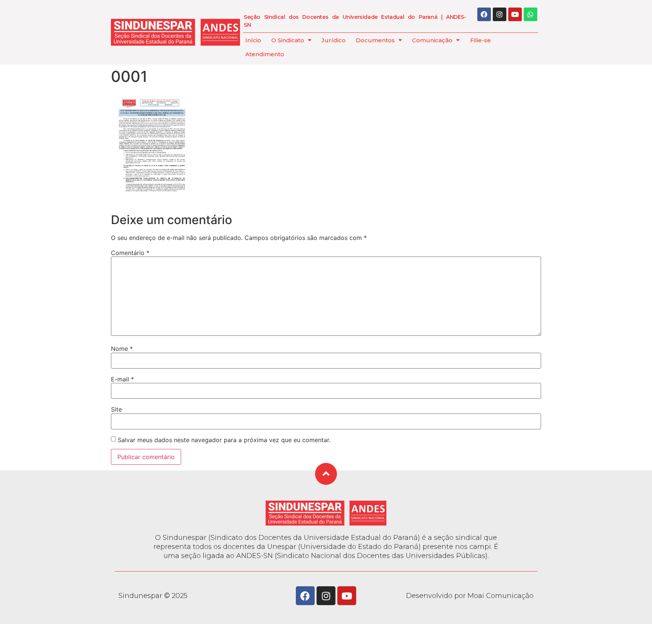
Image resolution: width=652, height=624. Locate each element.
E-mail (122, 379)
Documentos (375, 40)
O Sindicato (287, 40)
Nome (122, 349)
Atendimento (264, 54)
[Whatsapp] (530, 14)
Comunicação (432, 40)
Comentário (130, 253)
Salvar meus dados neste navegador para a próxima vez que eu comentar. (224, 440)
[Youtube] (515, 14)
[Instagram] (499, 14)
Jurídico (333, 40)
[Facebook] (484, 14)
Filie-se (480, 40)
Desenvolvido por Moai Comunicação (470, 596)
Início (253, 40)
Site (116, 409)
